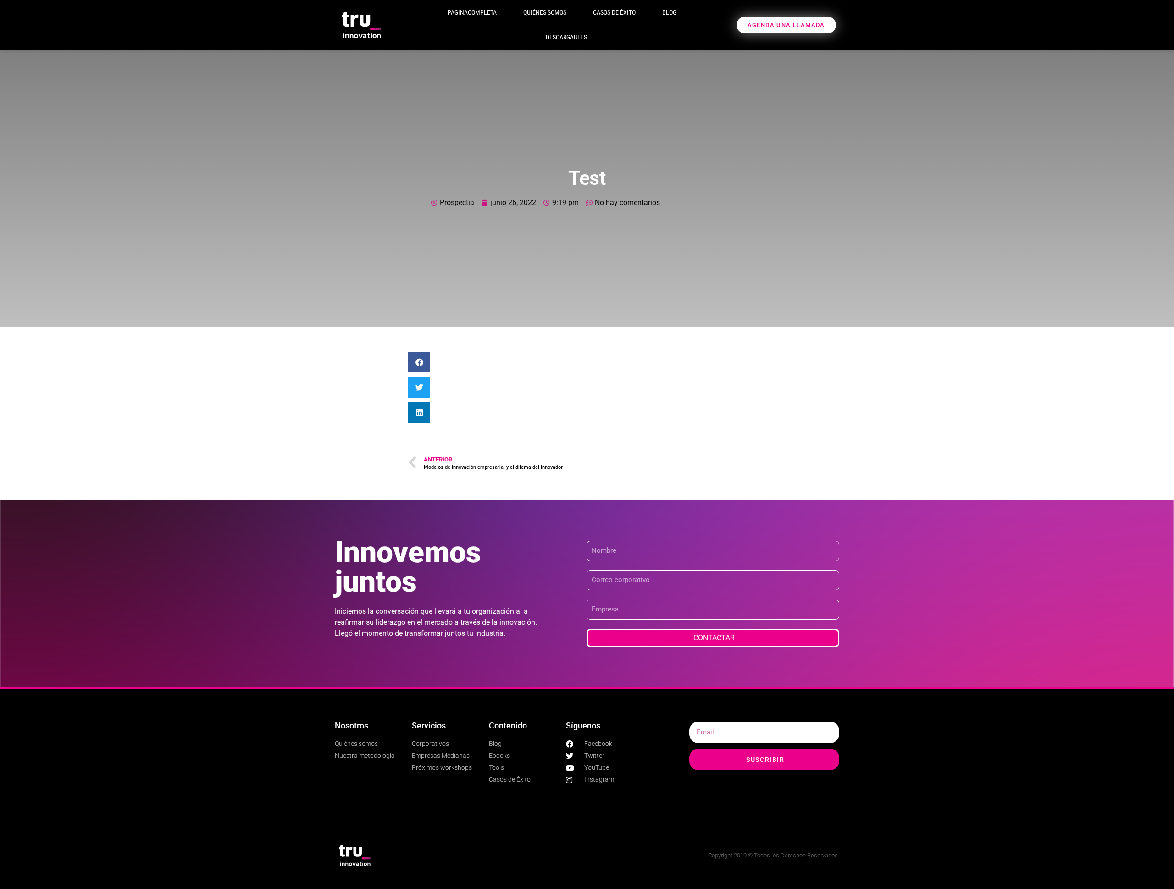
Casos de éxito (614, 12)
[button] (419, 362)
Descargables (566, 37)
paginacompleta (472, 12)
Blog (669, 12)
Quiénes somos (544, 12)
